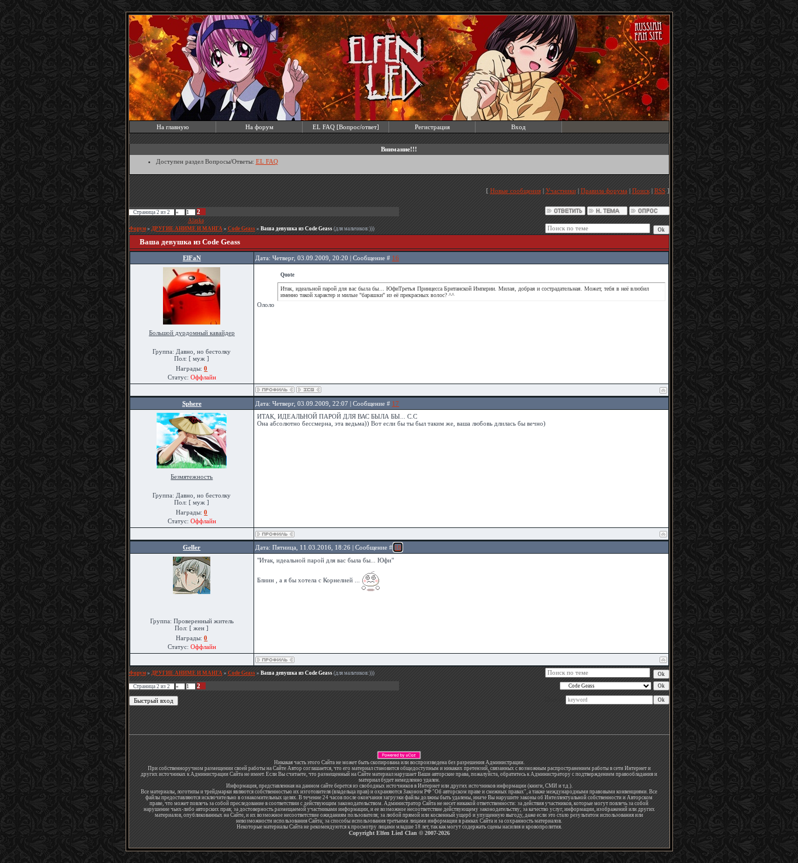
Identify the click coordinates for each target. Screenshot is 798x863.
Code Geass (241, 229)
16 (395, 257)
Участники (561, 190)
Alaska (196, 220)
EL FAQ (267, 161)
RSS (659, 190)
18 (397, 547)
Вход (518, 126)
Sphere (192, 403)
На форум (259, 126)
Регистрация (432, 126)
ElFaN (192, 257)
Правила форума (604, 190)
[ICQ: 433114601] (308, 389)
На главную (173, 126)
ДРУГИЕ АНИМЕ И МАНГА (187, 229)
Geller (191, 547)
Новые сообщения (515, 190)
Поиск (641, 190)
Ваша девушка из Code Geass (296, 229)
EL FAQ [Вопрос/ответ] (346, 126)
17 (395, 403)
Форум (137, 229)
